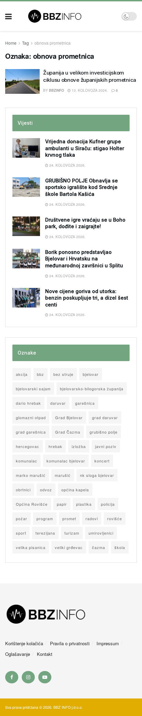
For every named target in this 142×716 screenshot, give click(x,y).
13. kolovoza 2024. (89, 90)
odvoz (46, 489)
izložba (79, 446)
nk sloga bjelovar (97, 475)
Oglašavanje (17, 654)
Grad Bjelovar (69, 417)
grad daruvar (105, 417)
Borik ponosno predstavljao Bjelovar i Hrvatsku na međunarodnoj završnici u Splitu (84, 258)
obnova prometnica (52, 43)
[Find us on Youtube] (44, 677)
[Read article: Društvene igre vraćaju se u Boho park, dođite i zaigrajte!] (26, 226)
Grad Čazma (67, 432)
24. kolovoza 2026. (66, 165)
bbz (40, 374)
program (45, 518)
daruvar (58, 403)
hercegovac (27, 446)
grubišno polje (104, 432)
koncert (102, 460)
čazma (98, 547)
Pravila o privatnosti (70, 643)
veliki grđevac (69, 547)
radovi (91, 518)
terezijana (45, 533)
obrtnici (23, 489)
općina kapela (75, 489)
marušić (63, 475)
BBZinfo (56, 90)
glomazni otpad (31, 417)
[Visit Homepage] (66, 16)
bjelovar (91, 374)
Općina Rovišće (32, 504)
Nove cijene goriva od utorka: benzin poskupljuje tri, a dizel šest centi (86, 297)
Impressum (108, 643)
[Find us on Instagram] (28, 677)
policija (108, 504)
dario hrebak (28, 403)
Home (11, 43)
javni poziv (105, 446)
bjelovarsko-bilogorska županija (91, 388)
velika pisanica (30, 547)
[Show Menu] (8, 16)
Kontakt (44, 654)
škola (119, 547)
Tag (25, 43)
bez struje (63, 374)
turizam (71, 533)
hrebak (55, 446)
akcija (22, 374)
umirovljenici (101, 533)
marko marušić (30, 475)
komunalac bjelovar (66, 460)
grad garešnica (31, 432)
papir (62, 504)
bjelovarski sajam (33, 388)
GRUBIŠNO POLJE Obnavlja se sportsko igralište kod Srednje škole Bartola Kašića (81, 187)
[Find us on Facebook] (11, 677)
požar (21, 518)
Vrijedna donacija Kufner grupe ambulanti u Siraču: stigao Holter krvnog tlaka (84, 148)
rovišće (114, 518)
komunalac (26, 460)
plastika (84, 504)
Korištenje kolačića (24, 643)
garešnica (85, 403)
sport (21, 533)
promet (69, 518)
